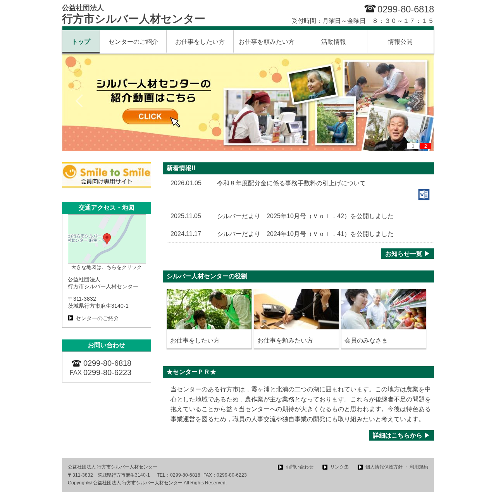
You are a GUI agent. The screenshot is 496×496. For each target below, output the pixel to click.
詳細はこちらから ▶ (401, 435)
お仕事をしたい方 (200, 41)
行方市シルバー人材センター (133, 14)
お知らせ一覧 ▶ (407, 253)
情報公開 (400, 41)
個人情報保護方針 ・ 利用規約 (396, 467)
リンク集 (339, 467)
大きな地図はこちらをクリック (106, 267)
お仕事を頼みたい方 (266, 41)
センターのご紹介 (133, 41)
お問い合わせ (299, 467)
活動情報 (333, 41)
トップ (81, 41)
